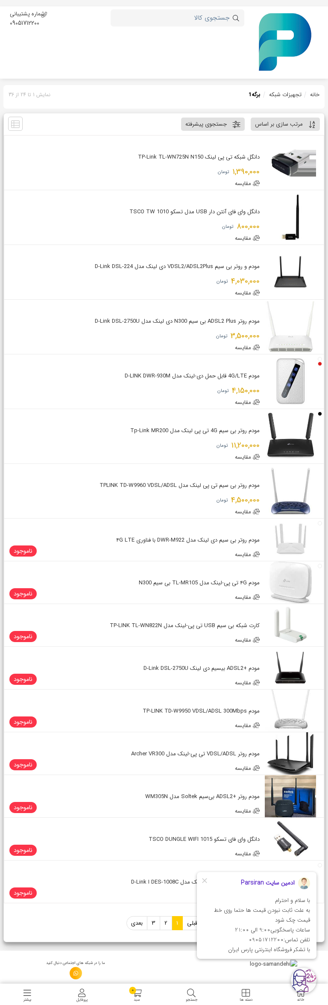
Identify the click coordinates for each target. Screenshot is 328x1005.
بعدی (137, 923)
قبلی (192, 923)
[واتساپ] (75, 973)
